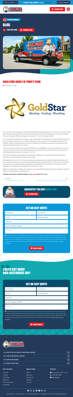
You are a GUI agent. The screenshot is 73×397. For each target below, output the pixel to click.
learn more (33, 174)
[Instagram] (45, 390)
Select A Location (9, 2)
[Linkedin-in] (42, 390)
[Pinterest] (36, 390)
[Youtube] (39, 390)
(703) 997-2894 (12, 30)
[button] (68, 9)
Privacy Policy (54, 241)
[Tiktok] (34, 390)
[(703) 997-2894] (4, 30)
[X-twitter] (31, 390)
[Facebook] (28, 390)
